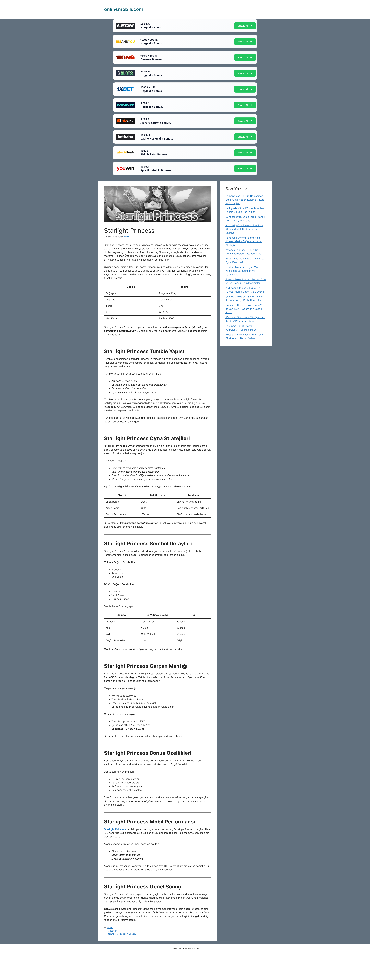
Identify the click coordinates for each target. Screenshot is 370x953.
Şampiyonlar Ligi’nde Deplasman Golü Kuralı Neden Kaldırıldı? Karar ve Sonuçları (245, 200)
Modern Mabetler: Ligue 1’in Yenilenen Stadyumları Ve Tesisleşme (241, 271)
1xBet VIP (112, 930)
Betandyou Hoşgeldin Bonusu (121, 934)
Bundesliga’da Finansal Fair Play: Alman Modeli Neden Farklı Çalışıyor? (244, 229)
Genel (110, 927)
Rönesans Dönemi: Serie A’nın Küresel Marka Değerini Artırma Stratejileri (243, 241)
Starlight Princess (115, 829)
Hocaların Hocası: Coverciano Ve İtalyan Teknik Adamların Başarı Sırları (244, 309)
